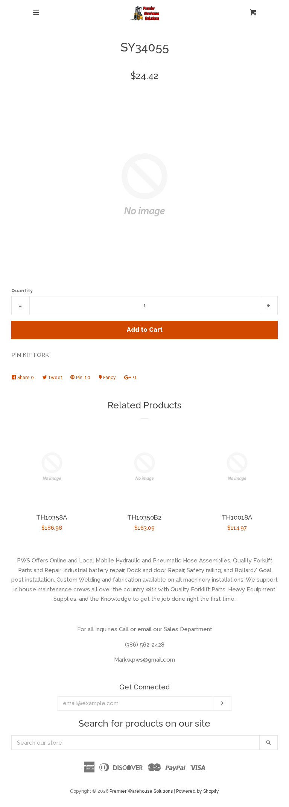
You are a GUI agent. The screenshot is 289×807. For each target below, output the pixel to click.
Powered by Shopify (197, 791)
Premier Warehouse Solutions (141, 791)
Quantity (22, 290)
